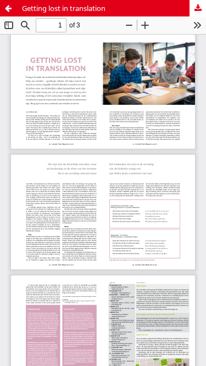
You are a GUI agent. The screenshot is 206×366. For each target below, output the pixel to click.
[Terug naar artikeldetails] (8, 8)
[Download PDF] (198, 8)
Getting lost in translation (63, 8)
